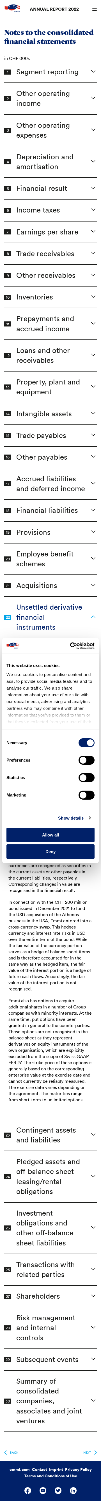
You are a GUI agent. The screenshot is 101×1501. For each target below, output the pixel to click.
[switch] (87, 760)
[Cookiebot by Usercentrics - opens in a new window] (71, 646)
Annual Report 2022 (54, 9)
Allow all (50, 835)
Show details (71, 818)
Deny (50, 851)
